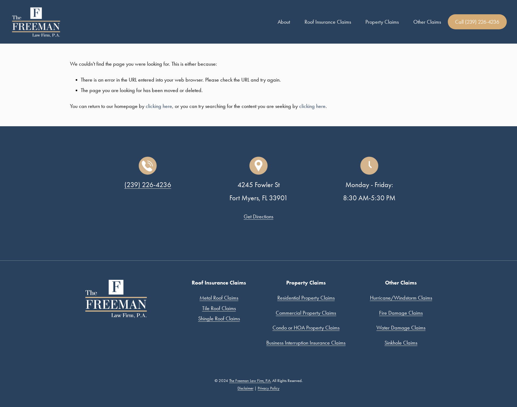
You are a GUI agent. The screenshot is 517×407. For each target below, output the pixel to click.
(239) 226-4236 (147, 185)
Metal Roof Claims (219, 297)
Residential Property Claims (306, 297)
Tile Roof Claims (219, 308)
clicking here (159, 106)
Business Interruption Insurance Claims (305, 342)
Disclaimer (245, 388)
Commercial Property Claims (306, 313)
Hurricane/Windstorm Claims (401, 297)
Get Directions (258, 216)
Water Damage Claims (400, 327)
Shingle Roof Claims (219, 318)
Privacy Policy (269, 388)
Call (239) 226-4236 (477, 22)
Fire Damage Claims (401, 313)
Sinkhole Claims (401, 342)
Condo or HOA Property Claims (306, 327)
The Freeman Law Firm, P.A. (250, 380)
